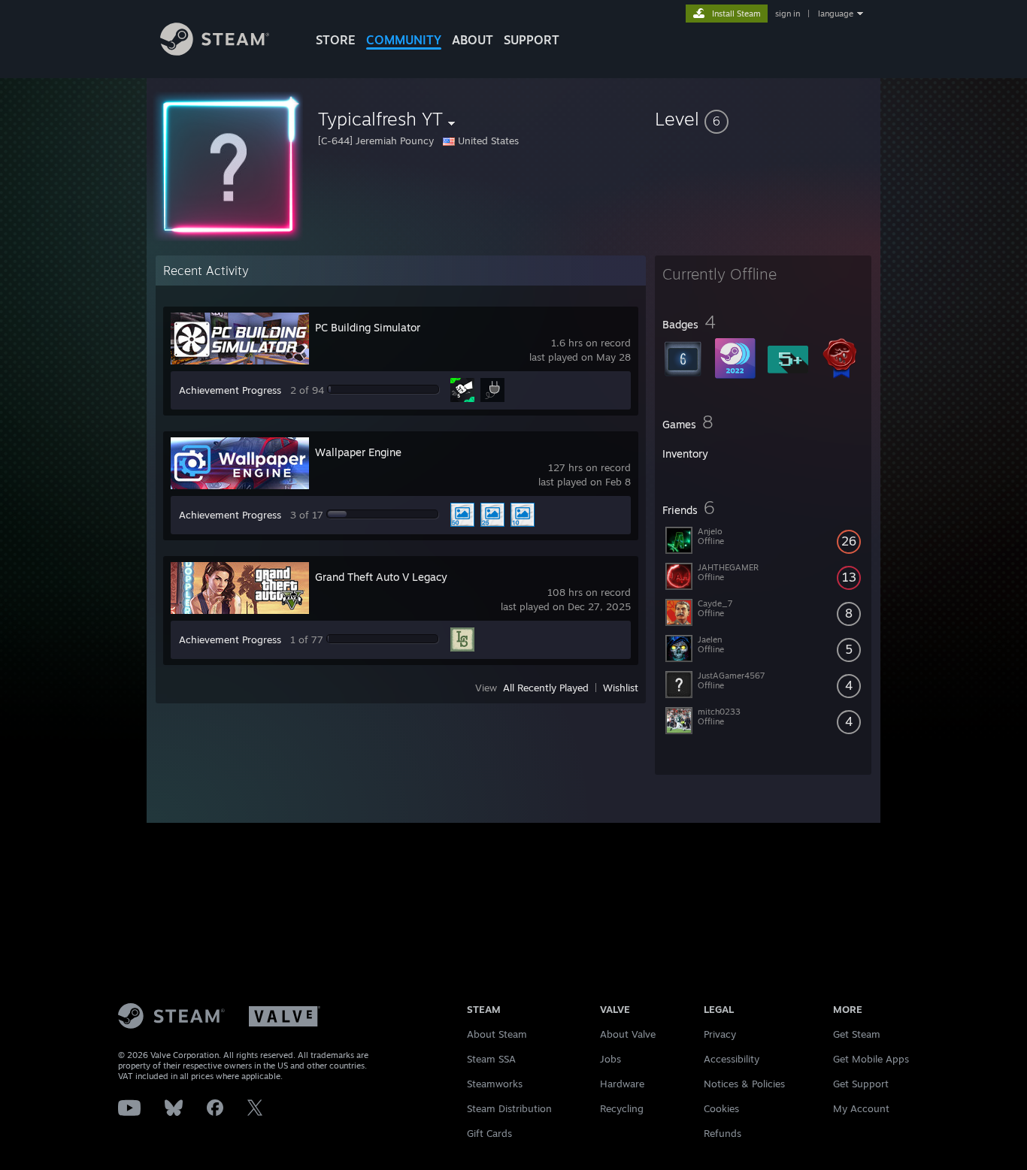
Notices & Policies (744, 1084)
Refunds (722, 1133)
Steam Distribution (509, 1108)
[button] (763, 119)
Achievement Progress (230, 390)
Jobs (610, 1059)
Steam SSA (491, 1059)
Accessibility (731, 1059)
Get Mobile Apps (871, 1059)
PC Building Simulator (367, 327)
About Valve (628, 1034)
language (835, 13)
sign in (787, 13)
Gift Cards (489, 1133)
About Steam (497, 1034)
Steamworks (495, 1084)
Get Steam (856, 1034)
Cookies (721, 1108)
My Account (861, 1108)
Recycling (622, 1108)
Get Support (861, 1084)
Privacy (720, 1034)
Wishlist (620, 688)
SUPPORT (531, 39)
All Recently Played (546, 688)
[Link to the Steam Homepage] (214, 51)
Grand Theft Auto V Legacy (381, 576)
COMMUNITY (403, 39)
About (472, 39)
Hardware (622, 1084)
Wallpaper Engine (358, 452)
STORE (336, 39)
